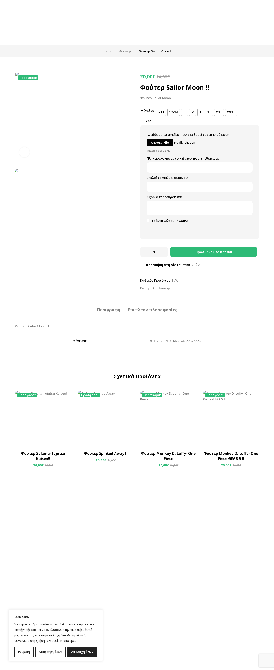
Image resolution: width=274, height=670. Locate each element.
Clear (147, 121)
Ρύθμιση (24, 652)
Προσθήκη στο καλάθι (213, 252)
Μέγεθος (148, 110)
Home (107, 51)
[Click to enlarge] (24, 152)
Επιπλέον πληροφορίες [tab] (152, 310)
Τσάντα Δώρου (169, 220)
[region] (56, 635)
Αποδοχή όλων (82, 652)
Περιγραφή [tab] (108, 310)
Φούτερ (125, 51)
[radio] (161, 112)
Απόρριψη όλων (50, 652)
